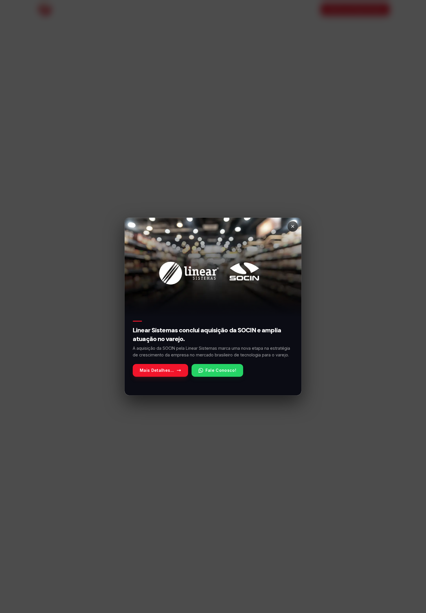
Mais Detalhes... (157, 370)
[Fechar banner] (292, 226)
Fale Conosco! (220, 370)
